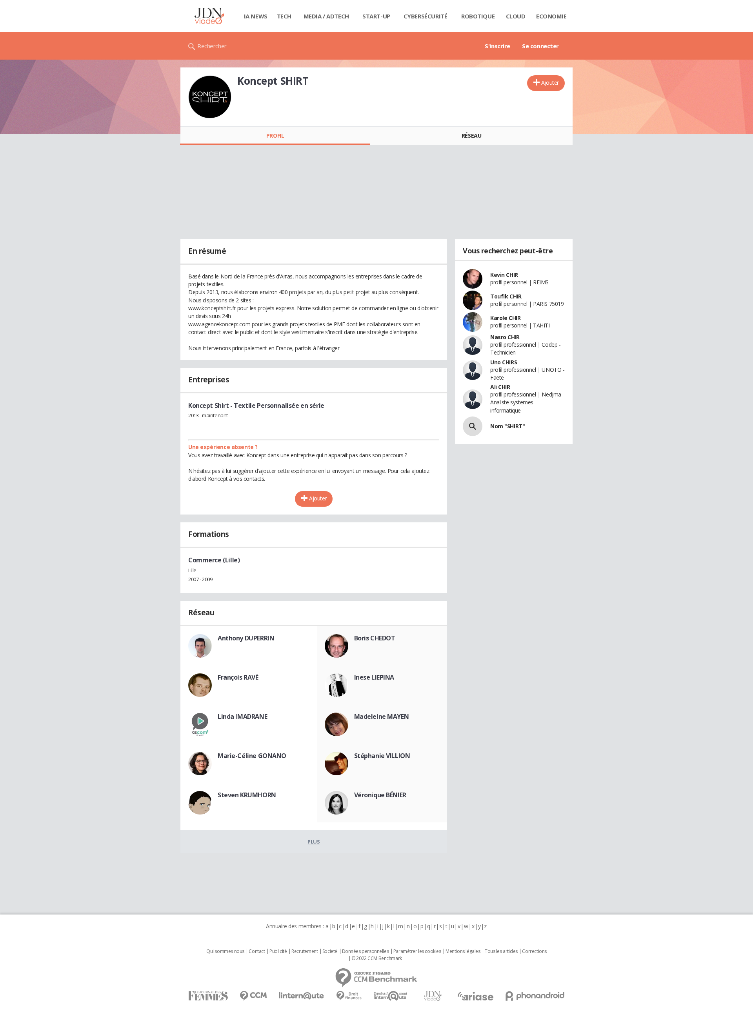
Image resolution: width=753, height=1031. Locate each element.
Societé (329, 951)
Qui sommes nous (225, 951)
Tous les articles (501, 951)
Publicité (278, 951)
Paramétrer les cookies (417, 951)
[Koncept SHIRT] (209, 96)
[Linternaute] (301, 996)
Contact (257, 951)
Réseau (471, 135)
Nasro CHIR (505, 337)
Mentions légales (463, 951)
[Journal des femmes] (208, 996)
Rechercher (212, 46)
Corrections (534, 951)
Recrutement (304, 951)
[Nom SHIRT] (472, 426)
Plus (313, 841)
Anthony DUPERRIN (246, 638)
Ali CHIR (500, 387)
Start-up (376, 16)
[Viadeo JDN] (433, 996)
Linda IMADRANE (242, 716)
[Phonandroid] (535, 996)
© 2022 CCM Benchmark (376, 958)
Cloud (516, 16)
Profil (275, 135)
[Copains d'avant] (391, 996)
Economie (551, 16)
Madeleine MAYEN (381, 716)
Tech (284, 16)
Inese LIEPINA (374, 677)
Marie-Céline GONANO (252, 755)
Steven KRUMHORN (247, 795)
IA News (255, 16)
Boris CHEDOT (374, 638)
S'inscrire (497, 46)
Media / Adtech (326, 16)
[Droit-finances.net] (349, 996)
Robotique (478, 16)
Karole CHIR (505, 318)
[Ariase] (475, 996)
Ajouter (550, 82)
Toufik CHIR (505, 296)
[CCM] (253, 996)
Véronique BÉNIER (380, 795)
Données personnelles (365, 951)
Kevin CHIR (504, 274)
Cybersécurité (425, 16)
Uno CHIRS (503, 362)
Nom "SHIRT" (507, 426)
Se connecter (540, 46)
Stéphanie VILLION (382, 755)
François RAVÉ (238, 677)
